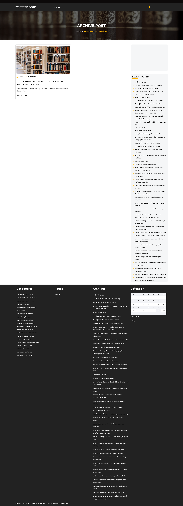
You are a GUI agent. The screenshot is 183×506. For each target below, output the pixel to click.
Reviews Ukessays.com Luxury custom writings (150, 236)
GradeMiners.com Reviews (25, 323)
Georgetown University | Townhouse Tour (148, 134)
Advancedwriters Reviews (25, 294)
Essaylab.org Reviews (24, 317)
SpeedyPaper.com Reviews (25, 355)
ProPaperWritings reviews (25, 336)
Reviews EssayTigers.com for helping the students (109, 476)
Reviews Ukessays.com (24, 345)
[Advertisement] (149, 58)
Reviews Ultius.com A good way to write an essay (150, 232)
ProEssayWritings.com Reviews (27, 333)
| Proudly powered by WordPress (57, 503)
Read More (20, 95)
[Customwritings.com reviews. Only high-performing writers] (43, 60)
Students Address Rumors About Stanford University (110, 364)
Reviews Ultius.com (23, 349)
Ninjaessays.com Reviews (25, 329)
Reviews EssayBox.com (24, 339)
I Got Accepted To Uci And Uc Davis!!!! (146, 88)
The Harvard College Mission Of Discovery (148, 85)
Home (78, 31)
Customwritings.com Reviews (26, 307)
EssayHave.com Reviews (25, 313)
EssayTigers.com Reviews (25, 320)
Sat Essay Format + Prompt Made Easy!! (147, 143)
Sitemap (57, 7)
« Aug (133, 321)
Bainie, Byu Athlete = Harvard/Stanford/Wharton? (109, 343)
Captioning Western (141, 161)
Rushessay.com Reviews (25, 352)
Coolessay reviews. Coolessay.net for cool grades (150, 274)
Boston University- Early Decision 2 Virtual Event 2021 (110, 340)
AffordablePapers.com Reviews (27, 298)
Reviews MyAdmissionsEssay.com (28, 342)
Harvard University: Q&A (142, 97)
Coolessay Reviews (23, 304)
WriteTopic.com (25, 7)
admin (21, 77)
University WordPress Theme (25, 503)
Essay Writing (21, 310)
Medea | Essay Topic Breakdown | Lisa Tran (148, 104)
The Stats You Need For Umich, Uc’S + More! (149, 100)
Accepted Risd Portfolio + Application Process (150, 107)
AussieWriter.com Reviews (25, 301)
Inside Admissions (140, 82)
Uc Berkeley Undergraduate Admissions (147, 146)
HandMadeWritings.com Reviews (27, 326)
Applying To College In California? (145, 164)
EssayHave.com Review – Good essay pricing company (110, 414)
